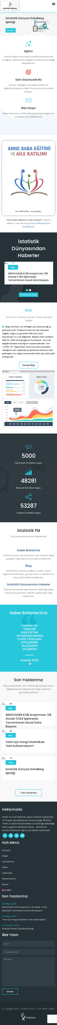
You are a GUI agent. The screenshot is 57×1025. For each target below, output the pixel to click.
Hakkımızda (7, 873)
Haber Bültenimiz (28, 550)
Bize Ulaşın (28, 108)
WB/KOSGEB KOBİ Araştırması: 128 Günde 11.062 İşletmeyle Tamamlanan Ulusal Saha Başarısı (28, 277)
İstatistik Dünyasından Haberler (28, 584)
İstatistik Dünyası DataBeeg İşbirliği (18, 928)
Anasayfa (6, 850)
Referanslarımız (9, 878)
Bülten (5, 867)
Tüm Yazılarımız (28, 792)
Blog (28, 566)
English (8, 890)
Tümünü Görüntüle (28, 294)
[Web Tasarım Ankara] (29, 1016)
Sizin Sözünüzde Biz (28, 80)
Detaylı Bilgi (28, 365)
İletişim (5, 884)
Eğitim (28, 51)
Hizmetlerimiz (8, 861)
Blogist (5, 856)
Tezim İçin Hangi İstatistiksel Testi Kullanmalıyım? (25, 744)
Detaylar (10, 30)
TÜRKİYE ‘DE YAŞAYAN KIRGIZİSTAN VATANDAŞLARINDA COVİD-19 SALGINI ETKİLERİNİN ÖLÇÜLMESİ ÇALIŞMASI (28, 637)
